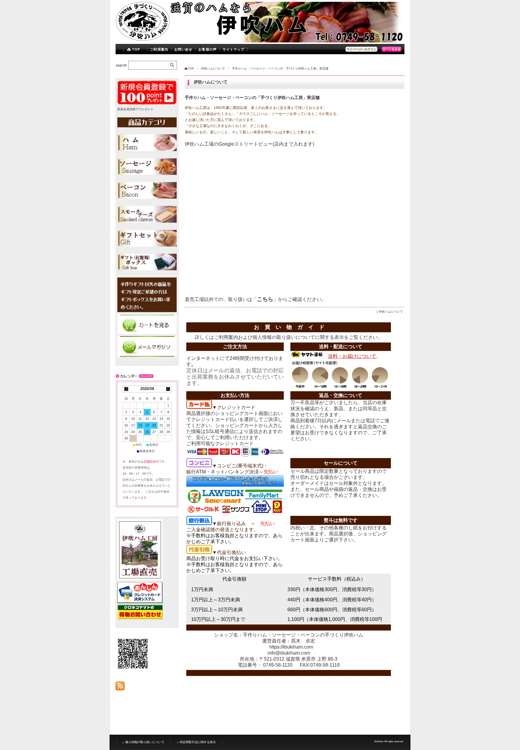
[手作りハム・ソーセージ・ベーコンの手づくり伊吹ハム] (143, 39)
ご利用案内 (159, 49)
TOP (136, 49)
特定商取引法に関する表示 (198, 742)
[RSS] (120, 687)
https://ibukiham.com (291, 646)
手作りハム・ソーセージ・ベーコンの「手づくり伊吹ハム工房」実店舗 (252, 97)
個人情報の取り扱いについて (283, 337)
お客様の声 (207, 49)
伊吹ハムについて (213, 68)
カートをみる (391, 49)
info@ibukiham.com (289, 652)
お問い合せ (183, 49)
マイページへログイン (361, 49)
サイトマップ (234, 49)
